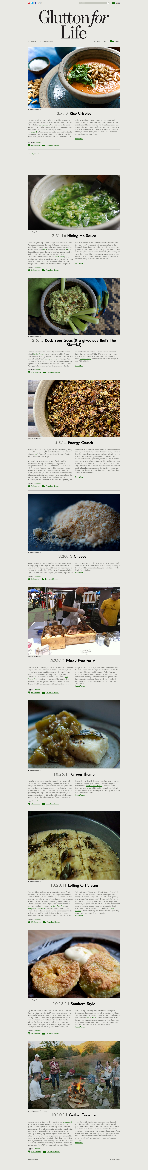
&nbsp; (114, 3)
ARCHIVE (97, 41)
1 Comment (35, 579)
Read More (79, 139)
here (35, 454)
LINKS (105, 41)
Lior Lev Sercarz (39, 354)
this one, (95, 1017)
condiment (37, 142)
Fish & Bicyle (59, 256)
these (45, 249)
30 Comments (36, 372)
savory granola (44, 125)
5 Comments (35, 1033)
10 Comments (36, 922)
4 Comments (35, 145)
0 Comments (35, 486)
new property (67, 1122)
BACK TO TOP (33, 1160)
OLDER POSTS (115, 1160)
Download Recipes (52, 693)
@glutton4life (36, 154)
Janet (68, 249)
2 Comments (35, 804)
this (87, 1017)
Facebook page (85, 359)
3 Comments (35, 693)
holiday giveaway (51, 359)
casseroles (34, 132)
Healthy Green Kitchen (94, 786)
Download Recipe (52, 145)
